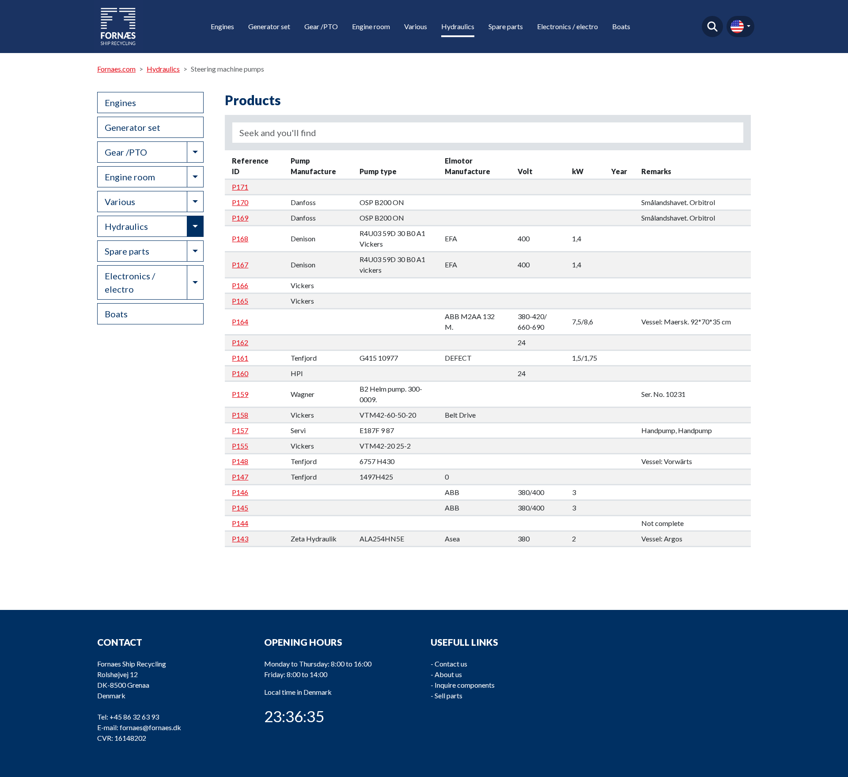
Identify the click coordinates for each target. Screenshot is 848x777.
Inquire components (465, 685)
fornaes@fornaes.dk (150, 727)
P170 (240, 202)
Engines (222, 26)
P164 (240, 321)
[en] (740, 26)
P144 (240, 523)
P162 (240, 342)
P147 (240, 476)
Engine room (371, 26)
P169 (240, 217)
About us (448, 674)
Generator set (269, 26)
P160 (240, 373)
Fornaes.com (116, 69)
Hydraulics (457, 26)
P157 (240, 430)
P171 (240, 187)
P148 (240, 461)
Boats (621, 26)
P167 (240, 264)
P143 (240, 538)
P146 (240, 492)
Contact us (451, 663)
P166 (240, 285)
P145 (240, 507)
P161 (240, 358)
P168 (240, 238)
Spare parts (505, 26)
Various (415, 26)
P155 (240, 446)
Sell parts (448, 695)
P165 (240, 301)
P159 (240, 394)
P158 (240, 415)
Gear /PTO (321, 26)
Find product (712, 26)
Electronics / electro (567, 26)
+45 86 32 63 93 (134, 716)
